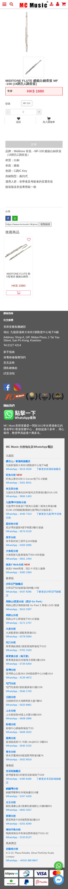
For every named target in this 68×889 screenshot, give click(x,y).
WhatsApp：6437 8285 (19, 591)
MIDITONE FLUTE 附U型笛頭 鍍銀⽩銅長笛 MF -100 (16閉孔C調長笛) (18, 275)
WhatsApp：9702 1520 (19, 650)
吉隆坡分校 (12, 848)
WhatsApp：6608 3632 (19, 732)
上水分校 (11, 710)
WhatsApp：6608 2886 (19, 718)
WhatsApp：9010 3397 (19, 609)
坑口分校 (11, 642)
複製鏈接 (45, 224)
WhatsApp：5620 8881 (19, 704)
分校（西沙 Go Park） (31, 601)
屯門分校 (11, 683)
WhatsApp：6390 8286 (19, 778)
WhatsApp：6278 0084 (19, 636)
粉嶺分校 (11, 724)
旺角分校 (11, 474)
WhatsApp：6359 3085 (19, 545)
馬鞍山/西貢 (12, 601)
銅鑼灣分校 (12, 788)
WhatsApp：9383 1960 (19, 572)
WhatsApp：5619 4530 (19, 469)
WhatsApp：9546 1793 (19, 691)
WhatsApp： (13, 860)
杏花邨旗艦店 (13, 771)
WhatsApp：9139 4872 (19, 677)
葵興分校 (11, 738)
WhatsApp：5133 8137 (19, 837)
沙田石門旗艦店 (14, 583)
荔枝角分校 (12, 523)
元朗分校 (11, 697)
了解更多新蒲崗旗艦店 (48, 469)
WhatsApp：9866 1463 (19, 496)
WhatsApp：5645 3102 (19, 745)
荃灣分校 (11, 669)
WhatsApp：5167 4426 (19, 796)
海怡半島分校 (13, 829)
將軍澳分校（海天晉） (18, 656)
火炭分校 (11, 628)
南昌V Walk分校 (15, 564)
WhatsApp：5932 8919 (19, 759)
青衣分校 (11, 751)
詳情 (34, 144)
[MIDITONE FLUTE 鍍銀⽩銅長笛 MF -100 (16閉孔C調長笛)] (34, 32)
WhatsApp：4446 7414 (19, 513)
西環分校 (11, 815)
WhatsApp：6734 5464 (19, 663)
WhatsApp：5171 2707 (19, 622)
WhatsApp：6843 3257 (19, 809)
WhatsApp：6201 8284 (19, 823)
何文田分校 (12, 488)
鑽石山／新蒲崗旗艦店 (18, 461)
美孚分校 (11, 537)
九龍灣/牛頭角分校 (16, 502)
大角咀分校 (12, 551)
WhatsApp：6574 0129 (19, 531)
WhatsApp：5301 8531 (19, 482)
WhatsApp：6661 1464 (19, 558)
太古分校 (11, 802)
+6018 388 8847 (29, 860)
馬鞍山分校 (12, 615)
